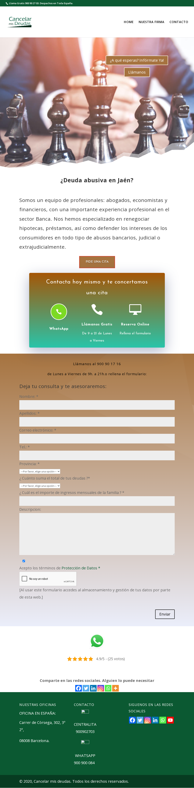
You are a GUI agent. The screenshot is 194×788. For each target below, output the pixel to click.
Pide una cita (97, 261)
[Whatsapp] (108, 688)
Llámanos (137, 72)
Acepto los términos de (59, 568)
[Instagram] (100, 688)
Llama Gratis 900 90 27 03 (24, 3)
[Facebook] (78, 688)
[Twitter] (86, 688)
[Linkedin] (93, 688)
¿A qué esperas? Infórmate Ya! (137, 60)
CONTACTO (179, 22)
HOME (129, 22)
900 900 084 (84, 762)
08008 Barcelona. (34, 740)
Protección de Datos (81, 568)
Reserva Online (135, 324)
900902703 (85, 731)
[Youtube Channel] (170, 720)
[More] (115, 688)
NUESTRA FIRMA (151, 22)
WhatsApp (58, 329)
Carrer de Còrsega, (36, 722)
